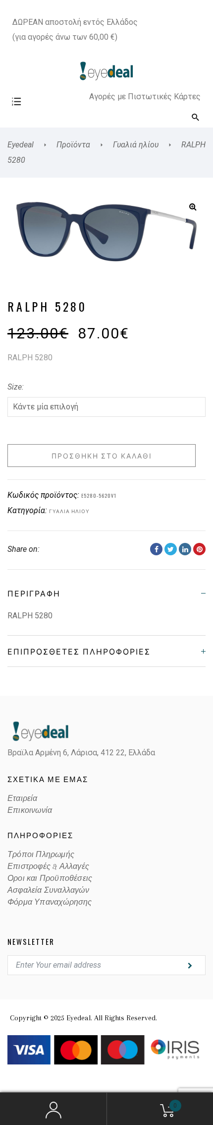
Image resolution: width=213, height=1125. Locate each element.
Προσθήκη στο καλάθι (102, 455)
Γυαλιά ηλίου (69, 511)
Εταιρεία (22, 798)
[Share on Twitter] (170, 549)
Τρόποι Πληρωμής (40, 854)
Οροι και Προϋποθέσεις (49, 878)
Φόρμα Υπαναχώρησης (49, 902)
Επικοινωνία (29, 810)
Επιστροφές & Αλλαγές (48, 866)
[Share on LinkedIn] (185, 549)
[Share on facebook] (156, 549)
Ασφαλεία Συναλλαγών (48, 890)
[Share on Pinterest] (199, 549)
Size (14, 387)
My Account (53, 1109)
